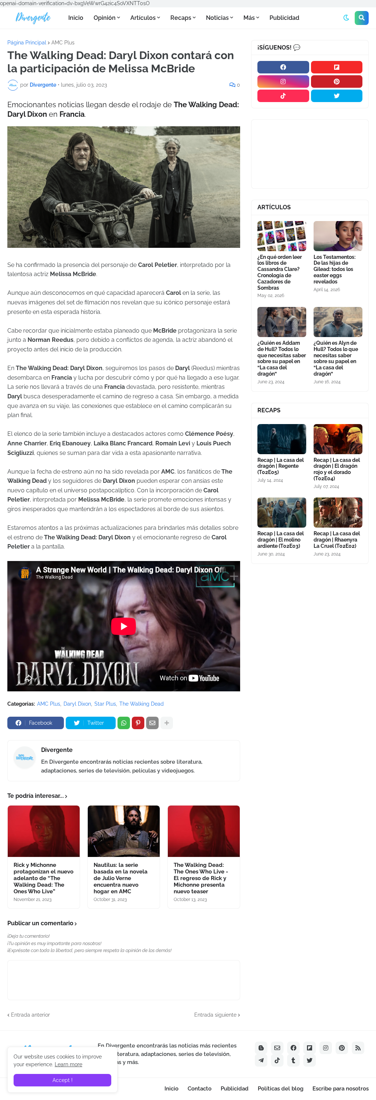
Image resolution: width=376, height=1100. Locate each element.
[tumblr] (293, 1060)
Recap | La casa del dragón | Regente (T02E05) (280, 466)
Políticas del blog (280, 1088)
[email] (277, 1048)
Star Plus (105, 704)
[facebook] (283, 67)
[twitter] (337, 96)
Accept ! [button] (63, 1080)
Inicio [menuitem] (75, 17)
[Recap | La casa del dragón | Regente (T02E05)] (281, 439)
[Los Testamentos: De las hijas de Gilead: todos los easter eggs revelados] (338, 236)
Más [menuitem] (249, 17)
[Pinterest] (138, 723)
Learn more (68, 1064)
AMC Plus (63, 42)
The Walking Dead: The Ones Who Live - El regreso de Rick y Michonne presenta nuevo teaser (201, 878)
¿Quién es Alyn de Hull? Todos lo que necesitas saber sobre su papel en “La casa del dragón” (336, 358)
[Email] (152, 723)
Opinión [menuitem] (105, 17)
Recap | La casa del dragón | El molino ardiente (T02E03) (280, 540)
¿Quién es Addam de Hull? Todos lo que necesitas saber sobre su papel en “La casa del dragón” (281, 358)
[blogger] (261, 1048)
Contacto (200, 1088)
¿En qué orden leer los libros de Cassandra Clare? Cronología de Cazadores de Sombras (279, 272)
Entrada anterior (30, 1015)
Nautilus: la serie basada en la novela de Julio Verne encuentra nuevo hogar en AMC (121, 878)
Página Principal (26, 42)
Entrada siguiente (215, 1015)
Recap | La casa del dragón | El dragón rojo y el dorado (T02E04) (337, 469)
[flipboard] (337, 67)
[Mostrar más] (166, 723)
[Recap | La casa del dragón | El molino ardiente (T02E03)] (281, 512)
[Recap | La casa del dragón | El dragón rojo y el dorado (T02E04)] (338, 439)
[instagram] (283, 81)
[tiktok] (283, 96)
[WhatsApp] (124, 723)
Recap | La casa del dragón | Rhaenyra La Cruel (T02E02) (337, 540)
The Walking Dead (141, 704)
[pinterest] (337, 81)
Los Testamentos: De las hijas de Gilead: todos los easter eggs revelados (334, 269)
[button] (346, 18)
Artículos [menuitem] (143, 17)
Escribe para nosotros (340, 1088)
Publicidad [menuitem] (284, 17)
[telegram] (261, 1060)
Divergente (57, 749)
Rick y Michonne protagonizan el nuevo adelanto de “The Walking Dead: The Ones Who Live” (43, 878)
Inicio (171, 1088)
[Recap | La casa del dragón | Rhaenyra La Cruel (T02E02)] (338, 512)
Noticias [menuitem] (217, 17)
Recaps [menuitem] (180, 17)
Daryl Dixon (77, 704)
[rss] (358, 1048)
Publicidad (235, 1088)
